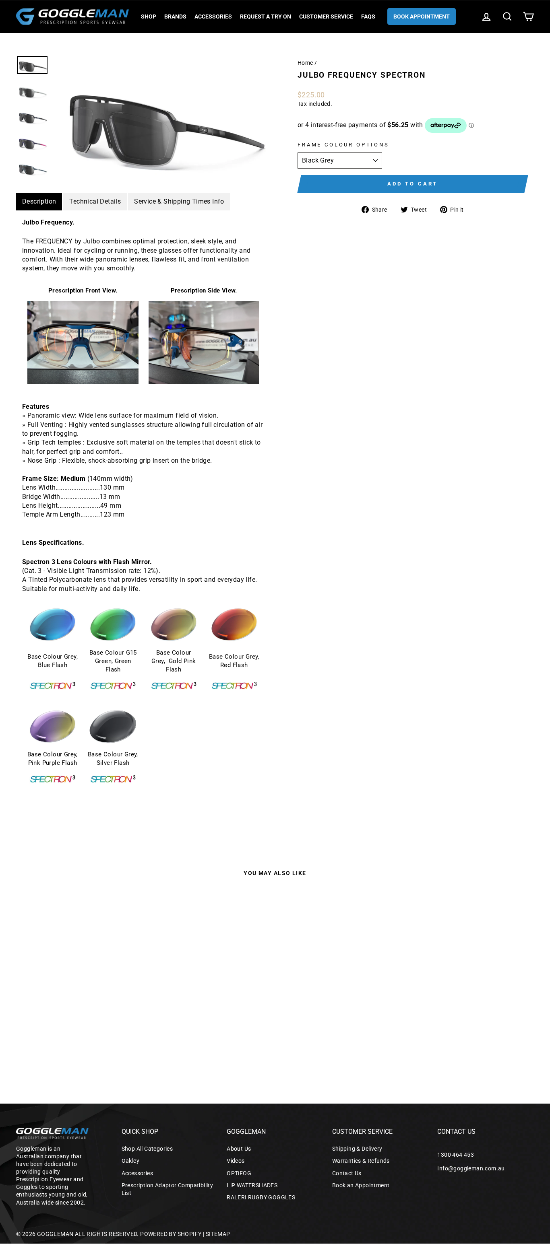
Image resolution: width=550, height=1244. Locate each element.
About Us (239, 1148)
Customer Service (326, 16)
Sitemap (218, 1234)
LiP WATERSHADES (252, 1185)
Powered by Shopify (170, 1234)
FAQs (368, 16)
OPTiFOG (239, 1173)
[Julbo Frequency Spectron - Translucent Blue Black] (50, 1046)
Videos (235, 1160)
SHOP (148, 16)
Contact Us (347, 1173)
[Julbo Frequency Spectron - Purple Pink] (61, 1046)
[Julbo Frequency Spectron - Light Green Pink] (94, 1046)
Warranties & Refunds (361, 1160)
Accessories (213, 16)
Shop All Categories (147, 1148)
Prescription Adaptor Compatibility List (167, 1189)
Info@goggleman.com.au (471, 1168)
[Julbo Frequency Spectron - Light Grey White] (39, 1046)
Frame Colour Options (343, 145)
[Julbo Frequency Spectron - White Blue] (126, 1046)
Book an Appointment (361, 1185)
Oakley (130, 1160)
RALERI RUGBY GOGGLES (261, 1197)
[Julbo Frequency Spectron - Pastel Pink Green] (83, 1046)
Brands (175, 16)
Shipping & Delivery (357, 1148)
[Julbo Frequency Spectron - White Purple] (105, 1046)
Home (305, 63)
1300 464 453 (455, 1154)
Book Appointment (421, 16)
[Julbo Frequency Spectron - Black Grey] (29, 1046)
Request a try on (265, 16)
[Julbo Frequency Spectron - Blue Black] (72, 1046)
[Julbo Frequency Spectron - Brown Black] (116, 1046)
